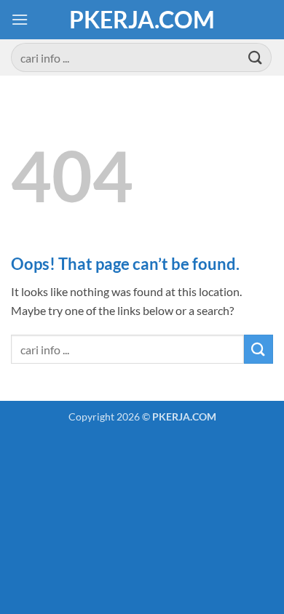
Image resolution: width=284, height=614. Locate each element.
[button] (19, 19)
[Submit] (255, 57)
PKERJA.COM (142, 19)
